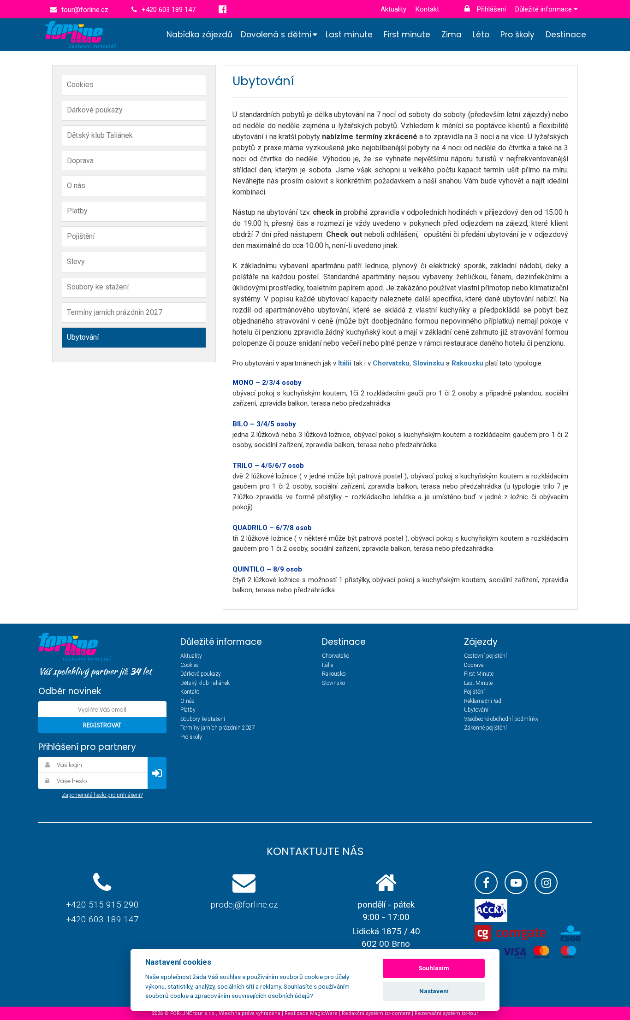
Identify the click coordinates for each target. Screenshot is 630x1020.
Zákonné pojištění (485, 728)
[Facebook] (486, 882)
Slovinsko (333, 683)
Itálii (345, 363)
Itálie (327, 665)
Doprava (80, 160)
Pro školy (517, 34)
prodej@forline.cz (244, 904)
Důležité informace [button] (544, 9)
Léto (481, 34)
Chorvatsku (391, 363)
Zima (451, 34)
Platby (77, 210)
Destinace (566, 34)
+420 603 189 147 (102, 919)
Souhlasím (433, 968)
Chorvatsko (335, 656)
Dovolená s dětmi (276, 34)
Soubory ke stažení (98, 287)
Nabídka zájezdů (199, 34)
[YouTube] (516, 882)
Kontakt (427, 9)
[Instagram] (546, 882)
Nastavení (434, 991)
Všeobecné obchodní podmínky (501, 719)
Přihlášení (490, 9)
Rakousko (333, 674)
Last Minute (478, 683)
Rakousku (468, 363)
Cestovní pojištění (485, 656)
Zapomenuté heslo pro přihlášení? (102, 795)
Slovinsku (429, 363)
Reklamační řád (482, 701)
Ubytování (83, 337)
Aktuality (393, 9)
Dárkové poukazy (95, 110)
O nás (76, 185)
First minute (407, 34)
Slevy (76, 261)
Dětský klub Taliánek (100, 135)
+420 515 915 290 (102, 904)
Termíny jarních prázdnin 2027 (114, 312)
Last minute (349, 34)
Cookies (80, 84)
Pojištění (81, 236)
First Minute (478, 674)
